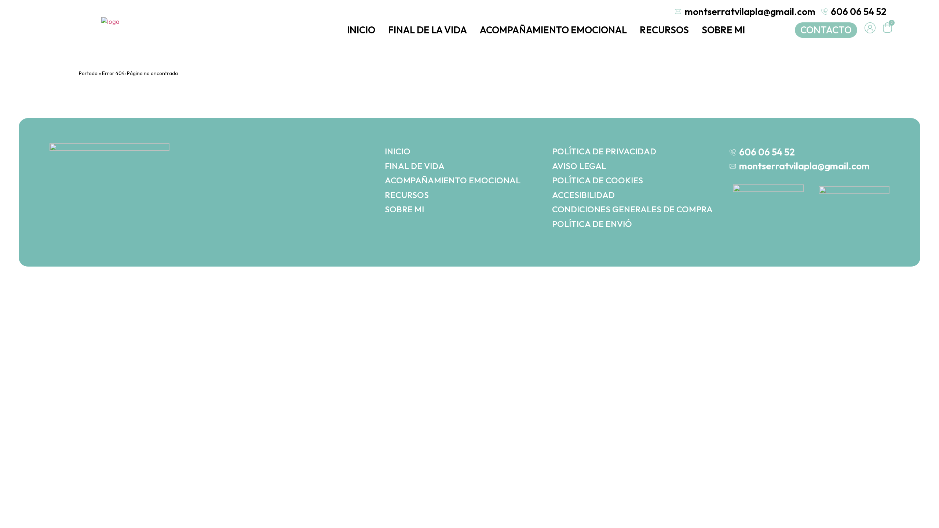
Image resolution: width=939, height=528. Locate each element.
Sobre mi (723, 30)
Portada (88, 73)
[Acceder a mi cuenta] (870, 27)
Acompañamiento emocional (553, 30)
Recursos (664, 30)
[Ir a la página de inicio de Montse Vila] (110, 21)
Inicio (361, 30)
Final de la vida (427, 30)
